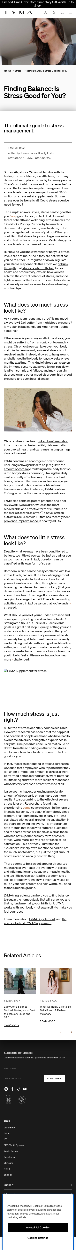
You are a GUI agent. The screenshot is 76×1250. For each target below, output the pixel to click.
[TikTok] (18, 1089)
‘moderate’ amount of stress (39, 772)
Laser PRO (9, 1127)
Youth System (11, 1151)
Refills (7, 1168)
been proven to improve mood (37, 519)
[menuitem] (38, 1148)
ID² (5, 1139)
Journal (7, 70)
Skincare (8, 1162)
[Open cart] (62, 12)
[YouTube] (25, 1089)
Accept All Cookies (38, 1227)
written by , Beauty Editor (31, 153)
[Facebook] (12, 1089)
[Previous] (61, 1032)
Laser (7, 1133)
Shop (7, 1120)
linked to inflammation (53, 441)
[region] (38, 1222)
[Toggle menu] (70, 13)
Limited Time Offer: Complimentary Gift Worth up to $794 (38, 4)
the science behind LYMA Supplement (35, 921)
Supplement (10, 1157)
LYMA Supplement (42, 919)
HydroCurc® (25, 505)
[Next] (69, 1032)
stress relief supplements (35, 196)
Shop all (8, 1174)
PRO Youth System (14, 1145)
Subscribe (54, 1078)
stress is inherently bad (38, 268)
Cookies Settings (37, 1238)
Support (8, 1185)
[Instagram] (6, 1089)
